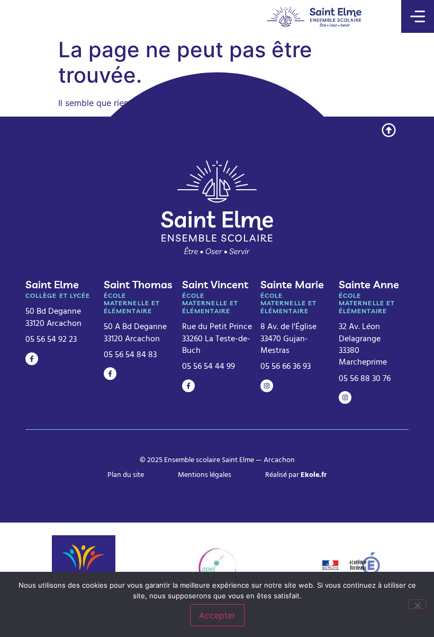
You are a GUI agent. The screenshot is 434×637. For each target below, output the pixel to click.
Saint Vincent (215, 284)
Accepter (217, 615)
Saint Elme (52, 284)
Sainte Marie (292, 284)
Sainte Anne (369, 284)
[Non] (417, 604)
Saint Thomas (138, 284)
